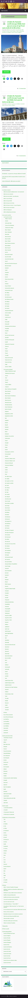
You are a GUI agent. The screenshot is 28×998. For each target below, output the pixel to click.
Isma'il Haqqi (7, 566)
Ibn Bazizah (7, 519)
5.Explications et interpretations (8, 817)
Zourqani (7, 709)
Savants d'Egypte (7, 940)
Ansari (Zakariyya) (8, 407)
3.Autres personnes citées (7, 735)
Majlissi (5, 775)
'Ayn (4, 819)
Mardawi (7, 590)
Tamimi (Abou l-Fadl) (9, 694)
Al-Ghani (5, 835)
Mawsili (6, 597)
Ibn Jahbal (7, 539)
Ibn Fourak (7, 528)
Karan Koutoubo (8, 570)
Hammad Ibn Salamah (9, 288)
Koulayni (5, 773)
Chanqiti (6, 442)
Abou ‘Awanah (8, 250)
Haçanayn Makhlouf (9, 465)
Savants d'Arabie (7, 938)
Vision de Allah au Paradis (9, 918)
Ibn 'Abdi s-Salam (8, 476)
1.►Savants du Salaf (8, 217)
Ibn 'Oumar (7, 295)
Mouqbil (5, 780)
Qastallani (7, 640)
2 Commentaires (22, 155)
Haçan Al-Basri (8, 286)
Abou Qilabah (7, 245)
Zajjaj (6, 364)
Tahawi (6, 351)
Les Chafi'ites (6, 719)
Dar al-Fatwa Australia (8, 714)
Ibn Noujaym (7, 552)
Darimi (6, 277)
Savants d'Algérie (18, 32)
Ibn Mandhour (8, 550)
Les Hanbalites (6, 723)
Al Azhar (5, 712)
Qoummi (5, 784)
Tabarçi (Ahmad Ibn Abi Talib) (9, 798)
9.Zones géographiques (6, 931)
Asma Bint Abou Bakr (9, 259)
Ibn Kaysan (7, 303)
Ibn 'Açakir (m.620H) (9, 483)
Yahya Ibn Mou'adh (9, 357)
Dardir (6, 449)
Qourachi (7, 651)
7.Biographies (5, 926)
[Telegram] (11, 1)
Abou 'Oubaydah (8, 232)
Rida (4, 871)
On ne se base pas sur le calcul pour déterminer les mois (15, 909)
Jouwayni (7, 568)
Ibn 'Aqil (6, 492)
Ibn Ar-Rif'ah (7, 510)
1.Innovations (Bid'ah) (8, 807)
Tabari (6, 348)
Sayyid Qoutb (6, 796)
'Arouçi (6, 375)
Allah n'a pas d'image (8, 198)
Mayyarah (7, 599)
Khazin (6, 581)
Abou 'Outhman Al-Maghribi (10, 389)
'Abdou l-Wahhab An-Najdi (10, 371)
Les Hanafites (6, 721)
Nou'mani (5, 782)
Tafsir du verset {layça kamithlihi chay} (11, 916)
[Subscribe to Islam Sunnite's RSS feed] (1, 1)
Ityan (5, 855)
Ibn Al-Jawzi (7, 508)
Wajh (5, 875)
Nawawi (6, 622)
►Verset (5, 882)
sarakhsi (6, 676)
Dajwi (6, 447)
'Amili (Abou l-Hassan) (8, 737)
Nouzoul (5, 864)
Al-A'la (5, 832)
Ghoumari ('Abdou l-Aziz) (10, 458)
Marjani (6, 595)
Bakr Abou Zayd (7, 744)
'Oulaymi (7, 386)
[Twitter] (6, 1)
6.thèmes (4, 885)
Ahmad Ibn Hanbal (8, 254)
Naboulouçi (7, 613)
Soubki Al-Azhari (8, 685)
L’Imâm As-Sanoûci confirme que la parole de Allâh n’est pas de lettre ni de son (13, 99)
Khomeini (5, 771)
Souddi (6, 342)
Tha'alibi (6, 698)
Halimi (6, 469)
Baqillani (6, 420)
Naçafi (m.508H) (8, 615)
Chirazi (6, 445)
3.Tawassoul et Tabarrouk (9, 812)
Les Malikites (8, 32)
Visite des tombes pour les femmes (10, 920)
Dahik (5, 844)
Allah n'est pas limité (8, 200)
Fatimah (6, 283)
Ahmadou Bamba (8, 404)
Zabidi (6, 705)
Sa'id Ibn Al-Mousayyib (9, 339)
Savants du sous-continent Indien (10, 960)
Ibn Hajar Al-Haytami (9, 532)
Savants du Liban (7, 955)
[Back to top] (25, 995)
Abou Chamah (8, 391)
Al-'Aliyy (5, 828)
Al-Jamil (5, 837)
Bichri (6, 431)
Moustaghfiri (7, 608)
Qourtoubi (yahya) (8, 655)
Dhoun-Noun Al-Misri (9, 279)
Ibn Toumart (7, 559)
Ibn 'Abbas (7, 292)
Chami (6, 440)
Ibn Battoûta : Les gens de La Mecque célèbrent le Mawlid (13, 173)
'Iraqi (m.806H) (8, 384)
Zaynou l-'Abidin (8, 366)
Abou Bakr (7, 234)
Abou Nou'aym (8, 400)
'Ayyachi (5, 740)
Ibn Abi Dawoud (8, 297)
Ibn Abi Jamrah (8, 499)
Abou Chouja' (7, 393)
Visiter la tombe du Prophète (9, 923)
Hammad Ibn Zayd (8, 290)
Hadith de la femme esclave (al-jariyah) (11, 897)
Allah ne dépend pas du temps (10, 212)
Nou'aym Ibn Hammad (9, 335)
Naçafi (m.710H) (8, 620)
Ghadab (5, 850)
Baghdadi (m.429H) (9, 413)
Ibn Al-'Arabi (7, 501)
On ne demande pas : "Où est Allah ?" (11, 904)
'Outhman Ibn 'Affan (9, 227)
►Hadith (5, 880)
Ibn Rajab (7, 555)
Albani (5, 742)
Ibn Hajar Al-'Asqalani (9, 530)
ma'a (5, 859)
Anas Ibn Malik (8, 256)
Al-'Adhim (5, 823)
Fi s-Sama (5, 848)
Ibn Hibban (7, 301)
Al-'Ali (5, 826)
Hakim (6, 467)
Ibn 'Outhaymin (7, 755)
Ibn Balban (7, 512)
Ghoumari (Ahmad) (9, 463)
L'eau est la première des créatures (11, 899)
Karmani (6, 573)
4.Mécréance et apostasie (9, 814)
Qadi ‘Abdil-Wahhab (9, 633)
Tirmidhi (6, 355)
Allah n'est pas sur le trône (9, 203)
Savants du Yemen (7, 962)
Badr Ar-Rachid (8, 409)
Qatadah (7, 337)
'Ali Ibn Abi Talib (8, 223)
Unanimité (6, 730)
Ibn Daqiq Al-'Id (8, 521)
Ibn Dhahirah (7, 523)
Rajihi (5, 789)
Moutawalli (7, 611)
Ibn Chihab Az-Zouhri (9, 299)
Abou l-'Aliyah (7, 241)
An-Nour (5, 841)
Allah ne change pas (8, 209)
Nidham (6, 624)
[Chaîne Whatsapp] (13, 1)
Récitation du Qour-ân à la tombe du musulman (13, 914)
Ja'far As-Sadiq (8, 312)
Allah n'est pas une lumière (9, 207)
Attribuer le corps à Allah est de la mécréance (13, 892)
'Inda (5, 821)
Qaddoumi (7, 626)
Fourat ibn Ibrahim (7, 751)
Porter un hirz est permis (8, 911)
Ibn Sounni (7, 308)
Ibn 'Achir (7, 485)
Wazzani (6, 703)
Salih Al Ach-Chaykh (7, 793)
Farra (6, 281)
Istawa (5, 853)
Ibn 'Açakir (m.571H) (9, 481)
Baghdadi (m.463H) (9, 416)
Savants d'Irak (6, 944)
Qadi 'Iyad (7, 629)
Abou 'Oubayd (8, 229)
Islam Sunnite (4, 10)
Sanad (6, 671)
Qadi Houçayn (8, 631)
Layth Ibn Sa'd (8, 317)
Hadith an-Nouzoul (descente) (10, 895)
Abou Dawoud (8, 236)
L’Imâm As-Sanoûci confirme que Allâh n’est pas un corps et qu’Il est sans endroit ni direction (13, 25)
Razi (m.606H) (8, 658)
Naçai (6, 333)
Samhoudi (7, 669)
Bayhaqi (6, 429)
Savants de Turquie (7, 953)
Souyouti (6, 689)
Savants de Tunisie (7, 951)
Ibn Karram (6, 762)
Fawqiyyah (6, 846)
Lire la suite (6, 71)
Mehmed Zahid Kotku (9, 602)
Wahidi (6, 700)
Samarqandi (7, 667)
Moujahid (7, 328)
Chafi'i (6, 270)
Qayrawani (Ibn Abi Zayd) (10, 644)
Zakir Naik (6, 802)
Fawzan (5, 748)
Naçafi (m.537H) (8, 617)
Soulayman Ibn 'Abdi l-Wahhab (11, 687)
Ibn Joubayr (7, 546)
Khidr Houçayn (8, 584)
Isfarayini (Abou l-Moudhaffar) (11, 564)
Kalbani (5, 769)
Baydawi (6, 427)
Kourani (6, 586)
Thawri (6, 353)
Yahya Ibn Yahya (8, 362)
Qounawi (7, 649)
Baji (6, 418)
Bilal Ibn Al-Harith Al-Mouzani (11, 263)
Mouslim (6, 330)
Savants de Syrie (7, 949)
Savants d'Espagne (7, 942)
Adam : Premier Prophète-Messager (11, 887)
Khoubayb (7, 315)
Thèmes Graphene (13, 996)
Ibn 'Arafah (7, 494)
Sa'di (6, 662)
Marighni (7, 593)
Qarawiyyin (6, 728)
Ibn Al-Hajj (7, 505)
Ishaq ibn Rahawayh (9, 310)
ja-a (4, 857)
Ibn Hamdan (7, 534)
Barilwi (6, 422)
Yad (4, 877)
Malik (6, 319)
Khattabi (6, 579)
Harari (6, 472)
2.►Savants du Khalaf (8, 369)
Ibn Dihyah (7, 525)
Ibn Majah (7, 306)
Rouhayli (5, 791)
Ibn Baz (5, 760)
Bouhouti (7, 434)
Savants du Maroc (7, 958)
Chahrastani (7, 438)
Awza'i (6, 261)
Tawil (6, 696)
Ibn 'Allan (7, 490)
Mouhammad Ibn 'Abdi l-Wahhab (10, 778)
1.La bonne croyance (11, 103)
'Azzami (6, 380)
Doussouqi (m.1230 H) (9, 451)
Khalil (6, 577)
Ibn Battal (7, 514)
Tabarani (7, 346)
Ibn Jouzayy (7, 548)
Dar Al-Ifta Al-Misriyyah (8, 717)
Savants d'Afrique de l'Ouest (9, 933)
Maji (4, 862)
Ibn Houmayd (7, 537)
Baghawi (7, 411)
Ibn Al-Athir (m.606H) (9, 503)
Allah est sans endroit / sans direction (14, 29)
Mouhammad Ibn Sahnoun (10, 326)
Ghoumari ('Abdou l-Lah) (10, 460)
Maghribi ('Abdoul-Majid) (10, 588)
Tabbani (6, 691)
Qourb (5, 868)
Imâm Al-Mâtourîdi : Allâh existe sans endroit (11, 181)
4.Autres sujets (5, 805)
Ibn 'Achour (7, 487)
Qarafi (6, 635)
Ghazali (6, 456)
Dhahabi (5, 746)
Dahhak (6, 274)
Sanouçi (13, 32)
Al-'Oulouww (6, 830)
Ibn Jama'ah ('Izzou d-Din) (10, 543)
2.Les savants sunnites (6, 215)
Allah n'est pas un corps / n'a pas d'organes (12, 205)
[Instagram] (8, 1)
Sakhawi (6, 664)
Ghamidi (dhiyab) (7, 753)
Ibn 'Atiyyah (7, 496)
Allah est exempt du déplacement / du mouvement (14, 191)
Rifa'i (6, 660)
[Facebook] (3, 1)
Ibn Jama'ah (7, 541)
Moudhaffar (7, 604)
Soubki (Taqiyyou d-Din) (9, 682)
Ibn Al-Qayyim (6, 757)
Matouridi (7, 324)
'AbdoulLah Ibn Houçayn (10, 373)
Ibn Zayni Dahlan (8, 561)
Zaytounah (6, 732)
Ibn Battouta (7, 516)
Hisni (6, 474)
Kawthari (7, 575)
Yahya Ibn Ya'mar (8, 360)
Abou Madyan (8, 398)
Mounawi (7, 606)
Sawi (6, 678)
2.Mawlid (5, 810)
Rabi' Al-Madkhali (7, 787)
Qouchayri (7, 647)
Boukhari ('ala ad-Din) (9, 436)
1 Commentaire (22, 88)
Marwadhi (7, 321)
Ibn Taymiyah (6, 766)
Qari (6, 638)
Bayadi (6, 425)
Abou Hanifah (7, 238)
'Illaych (6, 382)
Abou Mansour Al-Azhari (10, 243)
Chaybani (7, 272)
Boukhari (7, 268)
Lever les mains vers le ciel (9, 901)
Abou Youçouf (7, 247)
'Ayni (6, 377)
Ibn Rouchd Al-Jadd (9, 557)
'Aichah (6, 221)
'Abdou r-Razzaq (8, 218)
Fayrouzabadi (7, 454)
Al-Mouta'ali (6, 839)
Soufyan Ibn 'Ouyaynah (9, 344)
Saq (4, 873)
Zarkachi (6, 707)
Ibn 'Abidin (7, 478)
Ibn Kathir (6, 764)
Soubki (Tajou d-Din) (9, 680)
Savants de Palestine (8, 947)
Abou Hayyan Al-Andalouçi (10, 395)
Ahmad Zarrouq (8, 402)
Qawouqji (7, 642)
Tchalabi (5, 800)
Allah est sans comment (8, 194)
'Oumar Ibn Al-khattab (9, 225)
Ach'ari (6, 252)
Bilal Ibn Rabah (8, 265)
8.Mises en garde (5, 928)
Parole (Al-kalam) (7, 866)
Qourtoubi (7, 653)
